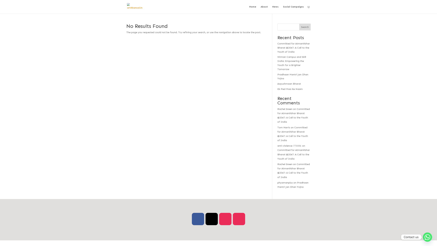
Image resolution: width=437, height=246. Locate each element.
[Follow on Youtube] (239, 219)
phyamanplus (285, 182)
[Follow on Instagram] (225, 219)
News (275, 7)
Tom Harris (283, 127)
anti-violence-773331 (289, 145)
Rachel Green (284, 109)
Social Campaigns (293, 7)
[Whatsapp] (427, 237)
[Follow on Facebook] (198, 219)
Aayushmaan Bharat (289, 83)
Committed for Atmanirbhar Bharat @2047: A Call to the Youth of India (293, 47)
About (264, 7)
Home (252, 7)
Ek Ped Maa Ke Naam (290, 89)
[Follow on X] (212, 219)
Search (305, 27)
